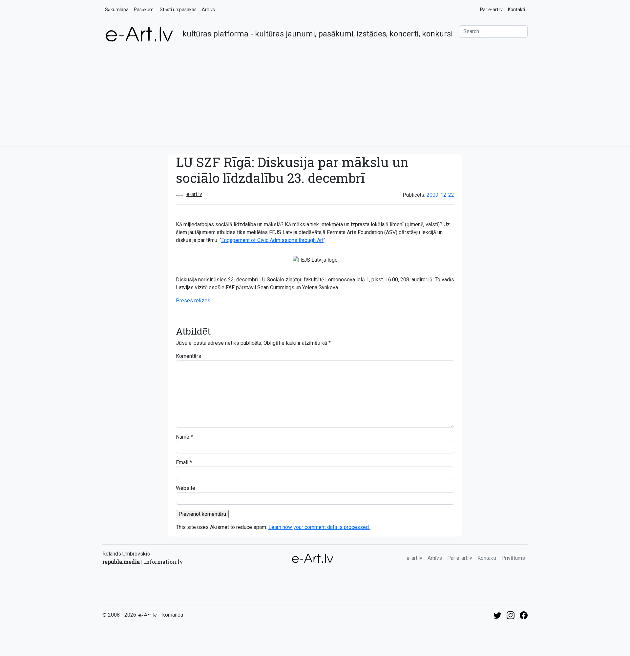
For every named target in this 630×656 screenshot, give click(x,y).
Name (182, 437)
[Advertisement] (315, 92)
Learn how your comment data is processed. (319, 527)
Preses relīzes (193, 300)
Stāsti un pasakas (178, 9)
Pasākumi (144, 9)
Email (182, 462)
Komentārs (188, 356)
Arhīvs (208, 9)
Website (185, 488)
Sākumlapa (117, 9)
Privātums (513, 558)
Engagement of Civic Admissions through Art (272, 240)
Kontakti (516, 9)
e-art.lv (194, 194)
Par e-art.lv (491, 9)
